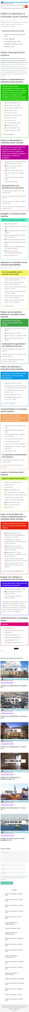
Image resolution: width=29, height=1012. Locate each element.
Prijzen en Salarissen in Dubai (13, 994)
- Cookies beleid (18, 1007)
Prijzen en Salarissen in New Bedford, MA (13, 839)
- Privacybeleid (16, 1008)
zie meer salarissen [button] (9, 306)
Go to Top (14, 1010)
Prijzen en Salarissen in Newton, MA (14, 717)
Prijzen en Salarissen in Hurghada (14, 978)
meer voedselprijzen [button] (9, 134)
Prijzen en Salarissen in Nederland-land (11, 933)
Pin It (2, 650)
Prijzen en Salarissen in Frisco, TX (13, 809)
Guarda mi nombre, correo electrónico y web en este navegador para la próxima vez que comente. (14, 877)
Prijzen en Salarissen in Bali (12, 928)
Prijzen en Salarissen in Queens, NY (14, 686)
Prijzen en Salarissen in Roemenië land (11, 973)
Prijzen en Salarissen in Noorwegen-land (11, 956)
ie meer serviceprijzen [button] (9, 403)
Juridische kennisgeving (8, 1007)
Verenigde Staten (7, 682)
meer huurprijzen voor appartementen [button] (13, 571)
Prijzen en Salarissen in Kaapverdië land (11, 923)
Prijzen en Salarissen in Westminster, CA (10, 778)
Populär (14, 890)
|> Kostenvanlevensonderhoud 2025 (10, 1005)
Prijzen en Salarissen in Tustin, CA (13, 747)
